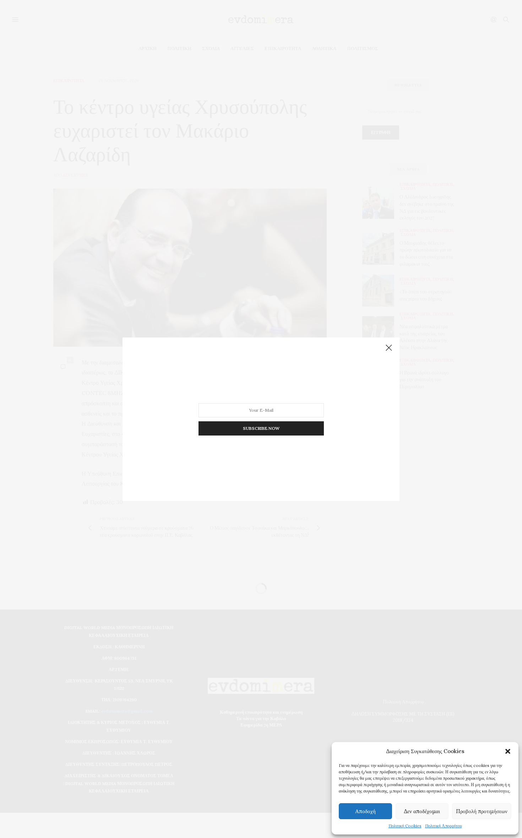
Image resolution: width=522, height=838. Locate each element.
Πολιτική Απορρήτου (443, 825)
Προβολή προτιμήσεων (481, 811)
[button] (507, 751)
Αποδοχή (365, 811)
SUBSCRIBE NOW (261, 428)
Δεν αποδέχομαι (422, 811)
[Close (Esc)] (389, 348)
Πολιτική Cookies (405, 825)
